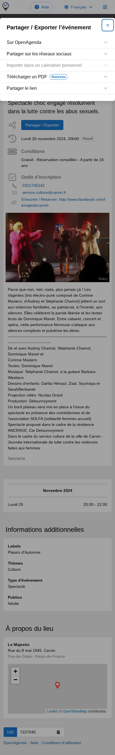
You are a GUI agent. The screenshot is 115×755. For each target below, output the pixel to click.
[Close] (108, 25)
